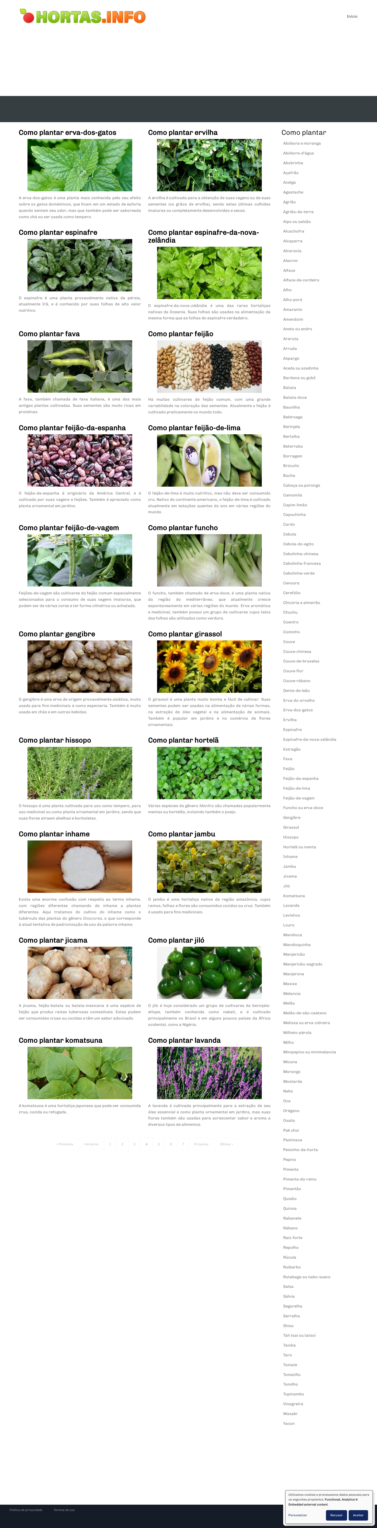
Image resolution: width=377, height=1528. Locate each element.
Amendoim (293, 319)
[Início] (83, 16)
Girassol (291, 827)
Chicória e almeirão (301, 602)
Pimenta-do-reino (300, 1179)
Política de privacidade (26, 1510)
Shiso (288, 1325)
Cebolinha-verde (299, 573)
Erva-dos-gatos (298, 710)
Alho (287, 289)
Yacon (289, 1423)
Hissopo (291, 837)
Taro (287, 1355)
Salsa (288, 1286)
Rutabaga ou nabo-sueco (307, 1277)
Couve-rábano (296, 680)
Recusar (336, 1515)
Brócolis (291, 465)
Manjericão (294, 954)
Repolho (291, 1247)
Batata (289, 387)
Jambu (289, 866)
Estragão (292, 749)
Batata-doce (295, 397)
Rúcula (289, 1257)
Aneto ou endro (297, 329)
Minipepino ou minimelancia (309, 1052)
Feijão (289, 768)
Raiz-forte (292, 1237)
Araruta (290, 338)
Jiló (286, 886)
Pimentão (292, 1188)
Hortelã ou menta (299, 847)
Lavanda (291, 905)
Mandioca (292, 935)
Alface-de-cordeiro (301, 280)
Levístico (291, 915)
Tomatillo (292, 1374)
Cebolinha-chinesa (301, 553)
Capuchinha (294, 514)
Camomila (292, 495)
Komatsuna (294, 895)
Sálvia (289, 1296)
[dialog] (329, 1507)
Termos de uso (64, 1510)
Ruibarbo (292, 1267)
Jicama (290, 876)
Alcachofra (293, 231)
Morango (292, 1071)
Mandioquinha (297, 944)
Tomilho (290, 1384)
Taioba (289, 1345)
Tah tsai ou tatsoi (299, 1335)
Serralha (291, 1316)
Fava (287, 758)
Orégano (291, 1110)
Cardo (289, 524)
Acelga (289, 182)
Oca (287, 1101)
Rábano (290, 1228)
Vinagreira (293, 1403)
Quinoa (290, 1208)
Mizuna (290, 1061)
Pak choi (291, 1130)
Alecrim (290, 260)
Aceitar (358, 1515)
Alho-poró (292, 299)
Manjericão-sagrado (302, 964)
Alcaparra (293, 241)
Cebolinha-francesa (302, 563)
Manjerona (293, 974)
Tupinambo (293, 1394)
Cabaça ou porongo (301, 485)
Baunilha (291, 407)
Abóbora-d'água (298, 153)
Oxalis (289, 1120)
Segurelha (292, 1306)
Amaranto (292, 309)
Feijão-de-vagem (299, 798)
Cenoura (291, 583)
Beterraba (293, 446)
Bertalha (291, 436)
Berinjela (291, 426)
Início (352, 16)
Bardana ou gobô (299, 377)
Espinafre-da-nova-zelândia (309, 739)
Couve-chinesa (297, 651)
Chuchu (290, 612)
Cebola (289, 534)
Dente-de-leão (296, 690)
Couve (289, 641)
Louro (289, 925)
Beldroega (293, 417)
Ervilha (290, 719)
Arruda (290, 348)
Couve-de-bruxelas (301, 661)
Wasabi (290, 1413)
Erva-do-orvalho (299, 700)
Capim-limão (295, 505)
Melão (289, 1003)
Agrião (289, 202)
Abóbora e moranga (302, 143)
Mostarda (292, 1081)
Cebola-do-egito (298, 544)
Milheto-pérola (297, 1032)
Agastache (293, 192)
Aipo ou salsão (297, 221)
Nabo (288, 1091)
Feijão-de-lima (296, 788)
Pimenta (291, 1169)
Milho (288, 1042)
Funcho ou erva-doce (303, 807)
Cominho (291, 632)
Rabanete (292, 1218)
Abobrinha (293, 163)
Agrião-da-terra (298, 211)
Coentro (291, 622)
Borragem (292, 456)
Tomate (290, 1364)
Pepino (289, 1159)
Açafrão (291, 172)
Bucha (289, 475)
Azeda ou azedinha (301, 368)
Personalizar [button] (297, 1515)
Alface (289, 270)
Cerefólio (292, 592)
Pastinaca (292, 1140)
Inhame (290, 856)
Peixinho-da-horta (300, 1149)
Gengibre (291, 817)
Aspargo (291, 358)
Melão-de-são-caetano (305, 1013)
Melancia (292, 993)
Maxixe (290, 983)
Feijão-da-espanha (301, 778)
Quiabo (290, 1198)
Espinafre (292, 729)
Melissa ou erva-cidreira (306, 1022)
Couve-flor (293, 671)
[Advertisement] (188, 63)
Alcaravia (292, 250)
